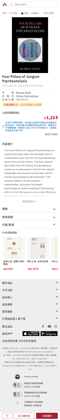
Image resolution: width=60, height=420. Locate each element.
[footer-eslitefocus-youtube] (49, 326)
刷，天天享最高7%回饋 (22, 104)
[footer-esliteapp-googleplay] (49, 333)
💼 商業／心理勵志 (30, 13)
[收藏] (7, 416)
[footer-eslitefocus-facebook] (43, 326)
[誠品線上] (4, 4)
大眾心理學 (48, 13)
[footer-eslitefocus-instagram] (56, 326)
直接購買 (47, 416)
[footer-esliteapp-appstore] (31, 333)
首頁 (4, 13)
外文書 (13, 13)
